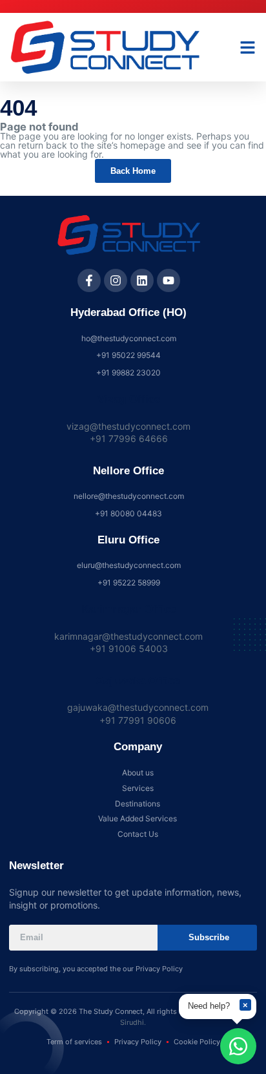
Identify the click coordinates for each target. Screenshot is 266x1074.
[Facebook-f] (89, 280)
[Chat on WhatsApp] (238, 1046)
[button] (248, 47)
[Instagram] (115, 280)
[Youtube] (168, 280)
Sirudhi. (133, 1022)
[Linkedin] (142, 280)
